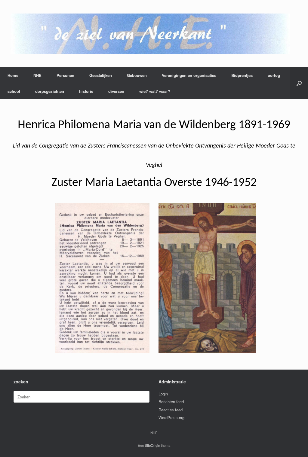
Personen (65, 75)
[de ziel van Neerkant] (150, 34)
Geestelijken (100, 75)
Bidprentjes (242, 75)
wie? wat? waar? (154, 91)
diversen (116, 91)
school (14, 91)
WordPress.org (171, 417)
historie (86, 91)
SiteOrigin (152, 445)
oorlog (274, 75)
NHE (37, 75)
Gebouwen (137, 75)
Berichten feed (171, 401)
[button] (299, 83)
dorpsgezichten (49, 91)
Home (13, 75)
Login (163, 394)
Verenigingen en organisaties (189, 75)
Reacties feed (171, 410)
